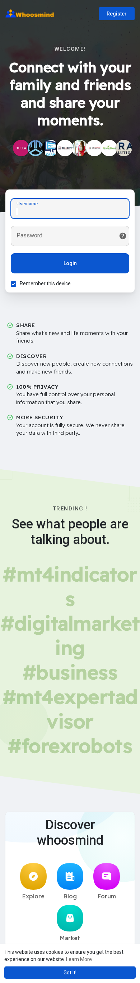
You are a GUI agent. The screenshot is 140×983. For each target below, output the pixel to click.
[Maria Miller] (79, 148)
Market (70, 938)
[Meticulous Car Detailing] (35, 148)
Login (70, 263)
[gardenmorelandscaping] (109, 148)
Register (117, 14)
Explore (33, 896)
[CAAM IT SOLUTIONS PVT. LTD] (50, 148)
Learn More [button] (79, 959)
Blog (70, 896)
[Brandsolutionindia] (124, 148)
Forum (107, 896)
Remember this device (45, 283)
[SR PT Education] (94, 148)
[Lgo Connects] (65, 148)
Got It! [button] (70, 972)
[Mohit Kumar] (21, 148)
